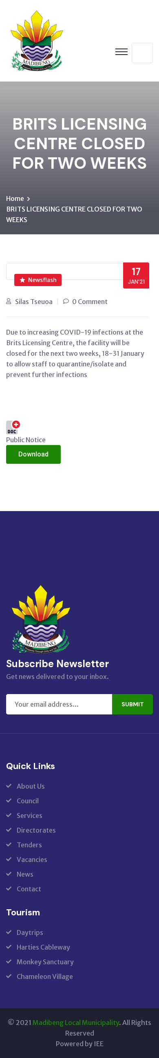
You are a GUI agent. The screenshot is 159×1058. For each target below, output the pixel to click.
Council (28, 801)
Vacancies (32, 859)
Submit (132, 704)
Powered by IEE (80, 1044)
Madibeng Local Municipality (76, 1022)
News (25, 874)
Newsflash (42, 280)
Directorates (36, 830)
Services (29, 815)
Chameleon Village (45, 976)
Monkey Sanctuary (45, 962)
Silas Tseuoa (34, 302)
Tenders (29, 845)
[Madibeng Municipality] (36, 40)
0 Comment (90, 302)
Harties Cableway (43, 947)
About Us (31, 786)
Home (15, 198)
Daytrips (30, 932)
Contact (29, 889)
